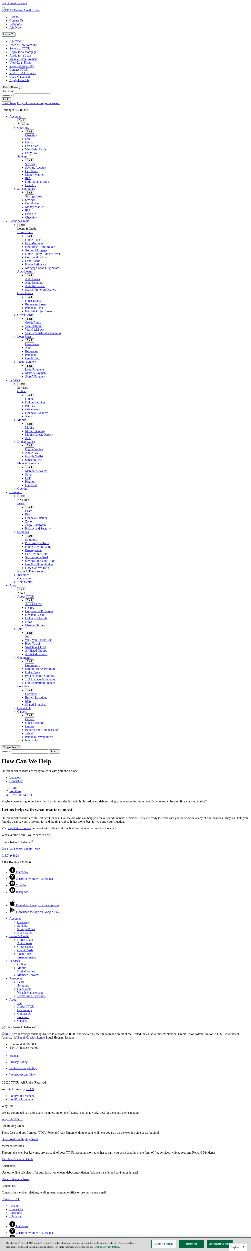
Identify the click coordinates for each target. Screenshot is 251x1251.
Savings (22, 156)
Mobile (21, 420)
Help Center (24, 582)
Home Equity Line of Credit (42, 253)
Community (24, 657)
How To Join (33, 643)
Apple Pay (31, 452)
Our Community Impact (40, 682)
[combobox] (238, 1247)
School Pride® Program (40, 668)
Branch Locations (36, 697)
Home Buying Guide (38, 546)
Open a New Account (22, 45)
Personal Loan (34, 307)
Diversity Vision (35, 614)
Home (13, 787)
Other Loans (25, 293)
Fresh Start (31, 145)
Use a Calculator (19, 76)
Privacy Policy (18, 1062)
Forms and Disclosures (31, 996)
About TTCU (25, 596)
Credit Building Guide (39, 564)
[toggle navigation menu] (3, 7)
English (235, 1247)
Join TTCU (16, 41)
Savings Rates (26, 188)
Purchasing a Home (37, 543)
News (28, 621)
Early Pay (31, 153)
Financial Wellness (36, 413)
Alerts (29, 416)
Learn (21, 503)
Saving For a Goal (36, 557)
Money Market (34, 174)
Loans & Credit (19, 221)
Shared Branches (35, 704)
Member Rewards (28, 463)
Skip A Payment (35, 376)
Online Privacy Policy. (107, 1246)
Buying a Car (33, 550)
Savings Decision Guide (40, 560)
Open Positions (34, 722)
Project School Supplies (40, 675)
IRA (28, 178)
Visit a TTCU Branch (22, 73)
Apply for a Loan (20, 55)
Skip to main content (14, 3)
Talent (29, 733)
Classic (29, 142)
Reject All (191, 1243)
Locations (15, 24)
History (29, 607)
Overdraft (23, 488)
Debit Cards (24, 932)
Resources (15, 492)
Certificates (32, 203)
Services (14, 380)
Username (8, 91)
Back (22, 120)
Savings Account (35, 167)
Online (21, 391)
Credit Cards (25, 315)
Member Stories (35, 625)
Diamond (31, 485)
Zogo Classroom (35, 525)
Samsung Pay (33, 459)
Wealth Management (30, 992)
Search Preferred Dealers (40, 289)
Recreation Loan (35, 304)
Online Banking (35, 402)
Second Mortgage (36, 250)
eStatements (32, 409)
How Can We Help (37, 567)
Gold (28, 478)
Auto (28, 347)
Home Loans (25, 232)
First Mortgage (34, 243)
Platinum (30, 481)
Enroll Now (9, 103)
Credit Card (32, 358)
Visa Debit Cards (35, 149)
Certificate (31, 171)
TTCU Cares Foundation (40, 679)
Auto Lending (34, 282)
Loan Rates (24, 336)
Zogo (28, 521)
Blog (28, 514)
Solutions (23, 532)
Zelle (28, 438)
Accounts (15, 116)
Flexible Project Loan (38, 311)
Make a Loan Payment (23, 59)
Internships (32, 740)
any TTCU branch (19, 828)
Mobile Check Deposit (39, 434)
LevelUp (30, 185)
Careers (22, 711)
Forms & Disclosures (30, 571)
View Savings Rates (21, 66)
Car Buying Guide (36, 553)
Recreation (31, 351)
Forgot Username (28, 103)
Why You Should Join (38, 640)
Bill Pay (30, 405)
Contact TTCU (18, 69)
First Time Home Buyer (40, 246)
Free (28, 138)
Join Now (15, 27)
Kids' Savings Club (37, 181)
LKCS (30, 1089)
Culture (29, 726)
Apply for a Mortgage (22, 52)
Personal (30, 354)
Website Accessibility (22, 1074)
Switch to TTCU (19, 48)
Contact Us (16, 20)
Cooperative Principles (39, 611)
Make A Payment (35, 373)
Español (14, 17)
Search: (6, 751)
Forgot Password (49, 103)
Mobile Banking (35, 431)
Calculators (24, 578)
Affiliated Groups (36, 650)
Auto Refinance (35, 286)
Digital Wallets (26, 441)
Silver (28, 474)
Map (28, 701)
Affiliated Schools (36, 654)
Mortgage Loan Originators (42, 268)
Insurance (23, 574)
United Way (32, 672)
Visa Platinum (33, 326)
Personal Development (39, 736)
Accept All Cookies (219, 1243)
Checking (23, 127)
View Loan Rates (20, 62)
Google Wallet (34, 456)
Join (19, 628)
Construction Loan (36, 257)
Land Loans (32, 261)
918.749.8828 (10, 855)
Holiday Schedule (36, 618)
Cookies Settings (164, 1243)
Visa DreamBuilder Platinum (43, 333)
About (13, 585)
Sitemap (14, 1055)
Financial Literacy (36, 518)
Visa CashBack (34, 329)
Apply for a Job (19, 80)
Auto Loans (24, 271)
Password (8, 95)
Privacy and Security (38, 528)
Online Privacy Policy (23, 1068)
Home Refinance (35, 264)
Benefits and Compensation (42, 729)
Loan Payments (26, 361)
